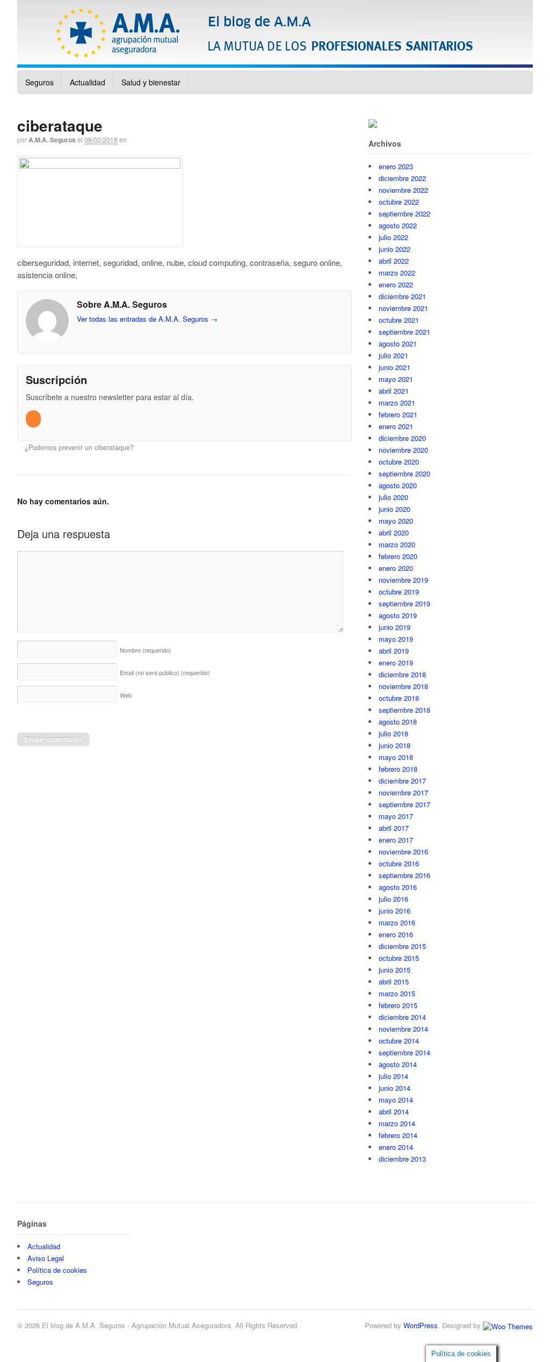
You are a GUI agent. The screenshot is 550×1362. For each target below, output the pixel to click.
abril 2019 (394, 651)
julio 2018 (393, 733)
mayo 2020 (396, 521)
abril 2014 (394, 1111)
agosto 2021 (398, 343)
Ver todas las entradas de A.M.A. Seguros (147, 319)
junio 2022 (394, 249)
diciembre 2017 (402, 781)
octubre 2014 (399, 1040)
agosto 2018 (398, 721)
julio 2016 (393, 899)
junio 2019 (394, 627)
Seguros (39, 82)
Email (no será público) (165, 672)
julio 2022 (393, 237)
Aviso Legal (45, 1258)
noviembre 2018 (403, 686)
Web (126, 695)
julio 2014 (393, 1076)
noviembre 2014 (403, 1029)
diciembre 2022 (402, 178)
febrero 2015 (398, 1005)
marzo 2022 (397, 272)
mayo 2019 (396, 639)
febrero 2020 (398, 556)
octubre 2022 (399, 202)
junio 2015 (394, 970)
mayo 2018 (396, 757)
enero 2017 (396, 840)
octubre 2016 (399, 863)
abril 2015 (394, 981)
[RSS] (34, 418)
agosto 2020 (398, 485)
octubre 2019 (399, 591)
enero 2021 (396, 426)
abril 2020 (394, 532)
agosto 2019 (398, 615)
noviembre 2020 (403, 450)
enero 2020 (396, 568)
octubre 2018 (399, 698)
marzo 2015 (397, 993)
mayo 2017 (396, 816)
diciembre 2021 (402, 296)
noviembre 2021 (403, 308)
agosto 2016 (398, 887)
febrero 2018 (398, 769)
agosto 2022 (398, 225)
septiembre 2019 (404, 603)
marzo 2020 (397, 544)
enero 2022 (396, 284)
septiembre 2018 (404, 710)
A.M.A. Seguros (52, 139)
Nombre (145, 650)
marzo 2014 (397, 1123)
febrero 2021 (398, 414)
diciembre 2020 (402, 438)
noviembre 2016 (403, 851)
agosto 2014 (398, 1064)
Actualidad (87, 82)
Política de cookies (57, 1270)
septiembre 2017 (404, 804)
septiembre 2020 (404, 473)
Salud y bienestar (150, 82)
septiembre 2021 (404, 332)
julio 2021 (393, 355)
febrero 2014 (398, 1135)
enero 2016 (396, 934)
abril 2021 (394, 391)
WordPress (420, 1325)
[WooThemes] (508, 1325)
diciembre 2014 (402, 1017)
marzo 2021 (397, 402)
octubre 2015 (399, 958)
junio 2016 (394, 910)
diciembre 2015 (402, 946)
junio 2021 (394, 367)
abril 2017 (394, 828)
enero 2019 (396, 662)
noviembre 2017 (403, 792)
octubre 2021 (399, 320)
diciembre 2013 (402, 1159)
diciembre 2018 (402, 674)
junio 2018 (394, 745)
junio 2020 (394, 509)
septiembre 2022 (404, 213)
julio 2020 (393, 497)
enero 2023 (396, 166)
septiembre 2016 (404, 875)
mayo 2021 (396, 379)
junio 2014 (394, 1088)
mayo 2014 (396, 1100)
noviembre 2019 (403, 580)
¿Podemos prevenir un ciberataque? (78, 447)
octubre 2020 (399, 462)
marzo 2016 (397, 922)
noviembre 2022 (403, 190)
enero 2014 (396, 1147)
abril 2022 (394, 261)
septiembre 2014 (404, 1052)
